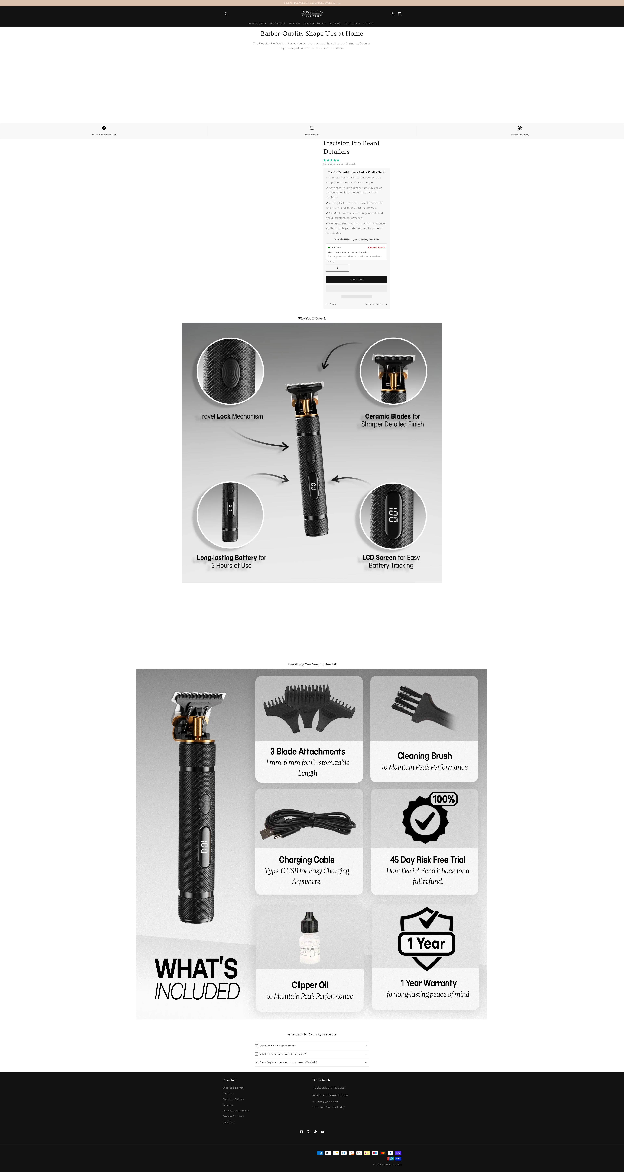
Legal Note (229, 1122)
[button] (331, 160)
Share (333, 304)
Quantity (330, 261)
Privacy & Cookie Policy (236, 1110)
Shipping (327, 164)
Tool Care (228, 1093)
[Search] (226, 13)
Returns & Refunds (233, 1099)
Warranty (228, 1104)
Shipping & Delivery (233, 1087)
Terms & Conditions (234, 1116)
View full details (375, 303)
